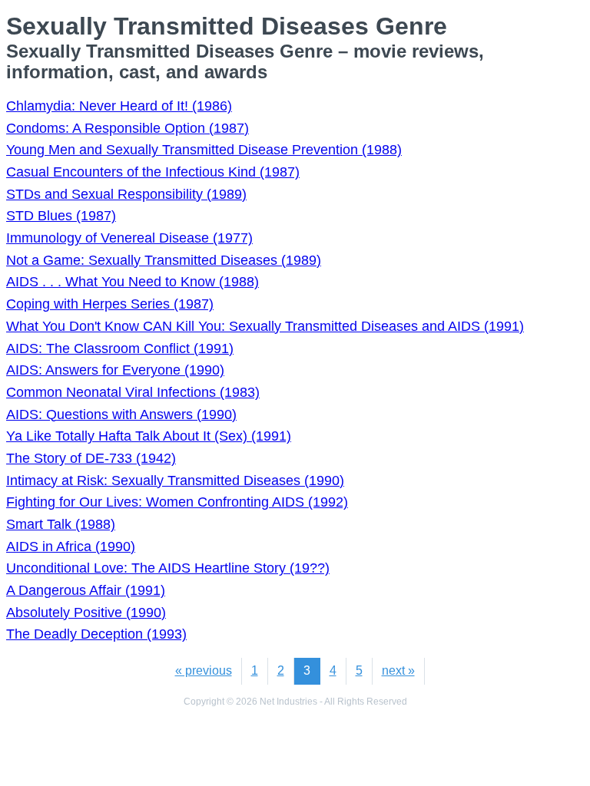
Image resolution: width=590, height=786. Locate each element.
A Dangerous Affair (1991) (85, 590)
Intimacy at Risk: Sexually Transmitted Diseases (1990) (175, 480)
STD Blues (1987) (61, 215)
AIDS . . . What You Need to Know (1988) (132, 281)
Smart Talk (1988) (60, 524)
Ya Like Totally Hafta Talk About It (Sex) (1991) (148, 436)
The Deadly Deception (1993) (96, 634)
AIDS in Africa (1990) (70, 546)
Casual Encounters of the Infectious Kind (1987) (153, 172)
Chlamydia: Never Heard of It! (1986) (119, 106)
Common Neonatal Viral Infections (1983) (133, 392)
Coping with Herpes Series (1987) (110, 304)
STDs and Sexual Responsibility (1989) (126, 194)
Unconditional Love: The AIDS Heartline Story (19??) (168, 568)
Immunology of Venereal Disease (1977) (129, 238)
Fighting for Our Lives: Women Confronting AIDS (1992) (177, 502)
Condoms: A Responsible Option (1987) (127, 128)
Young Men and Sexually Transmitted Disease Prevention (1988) (204, 149)
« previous (203, 670)
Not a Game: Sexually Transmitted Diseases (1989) (163, 260)
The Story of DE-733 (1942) (91, 458)
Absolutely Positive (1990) (86, 612)
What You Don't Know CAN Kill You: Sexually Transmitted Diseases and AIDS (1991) (265, 326)
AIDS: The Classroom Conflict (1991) (120, 348)
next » (398, 670)
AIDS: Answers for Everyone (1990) (115, 370)
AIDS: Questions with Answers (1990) (121, 414)
